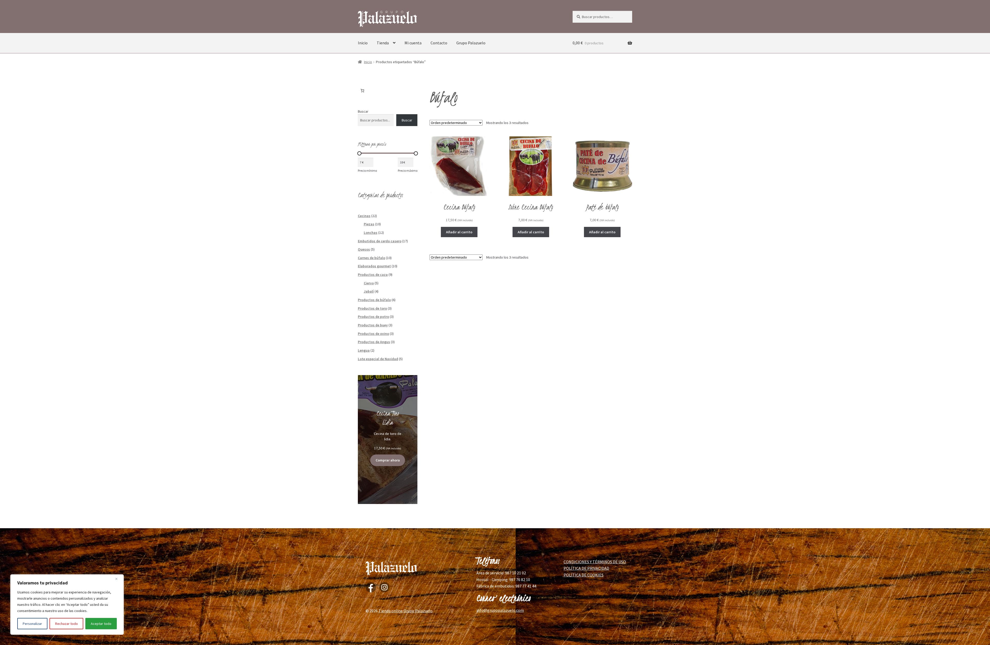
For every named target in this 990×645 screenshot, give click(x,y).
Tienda (383, 42)
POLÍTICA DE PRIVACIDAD (586, 568)
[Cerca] (118, 579)
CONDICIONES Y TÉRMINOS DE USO (595, 561)
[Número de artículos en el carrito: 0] (362, 90)
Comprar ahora (388, 460)
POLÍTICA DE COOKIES (584, 574)
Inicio (363, 42)
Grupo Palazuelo (470, 42)
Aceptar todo (101, 623)
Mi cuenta (413, 42)
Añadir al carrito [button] (459, 232)
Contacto (439, 42)
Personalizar (32, 623)
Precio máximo (407, 170)
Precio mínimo (367, 170)
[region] (67, 604)
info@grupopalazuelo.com (500, 610)
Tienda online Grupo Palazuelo (405, 610)
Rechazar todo (66, 623)
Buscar (363, 111)
